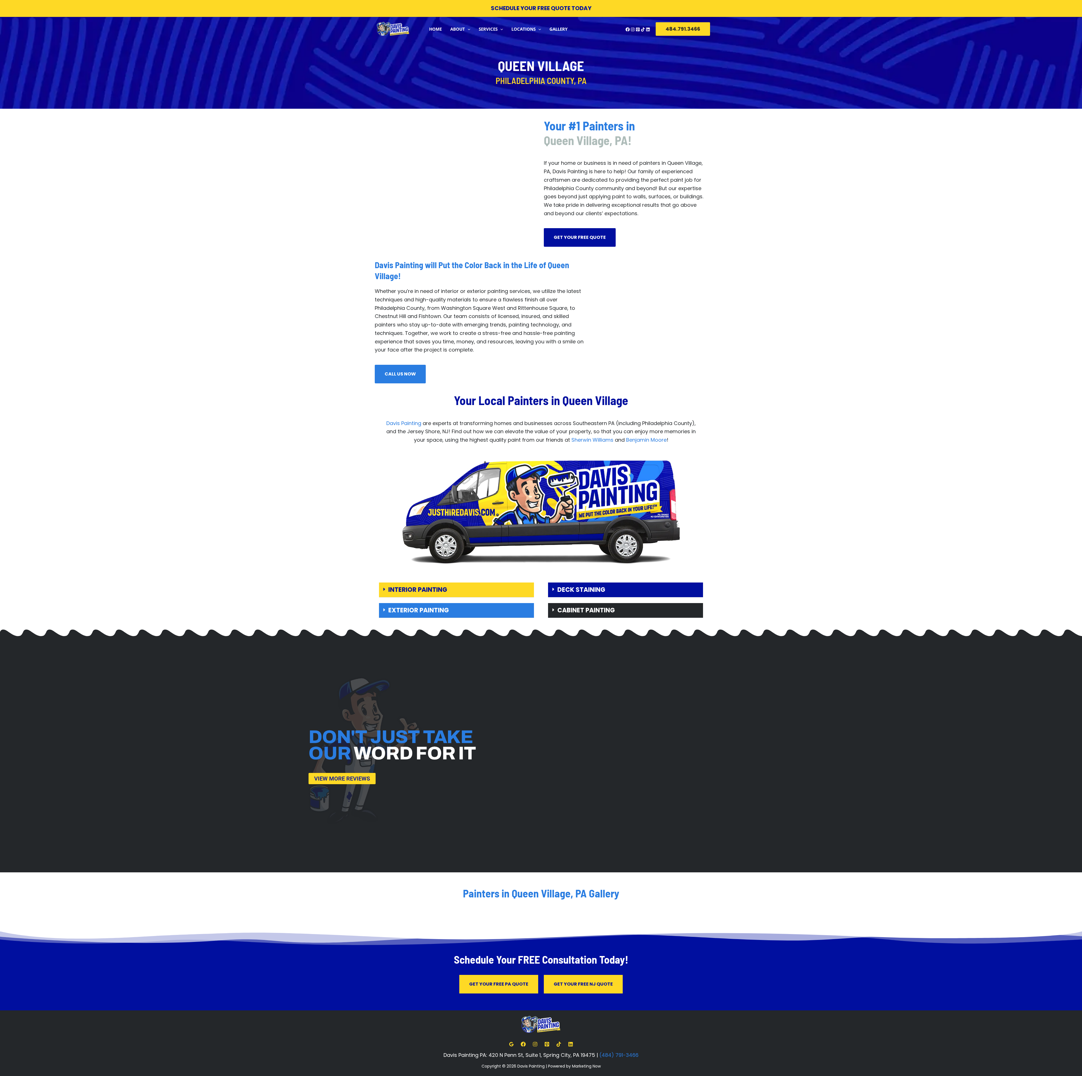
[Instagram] (633, 29)
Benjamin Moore (646, 439)
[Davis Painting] (393, 28)
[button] (467, 29)
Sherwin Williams (592, 439)
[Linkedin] (648, 29)
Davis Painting (403, 423)
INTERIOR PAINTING (417, 589)
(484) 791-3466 (618, 1055)
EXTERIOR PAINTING (418, 610)
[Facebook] (628, 29)
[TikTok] (643, 29)
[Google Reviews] (511, 1044)
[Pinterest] (638, 29)
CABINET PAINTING (586, 610)
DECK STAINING (581, 589)
